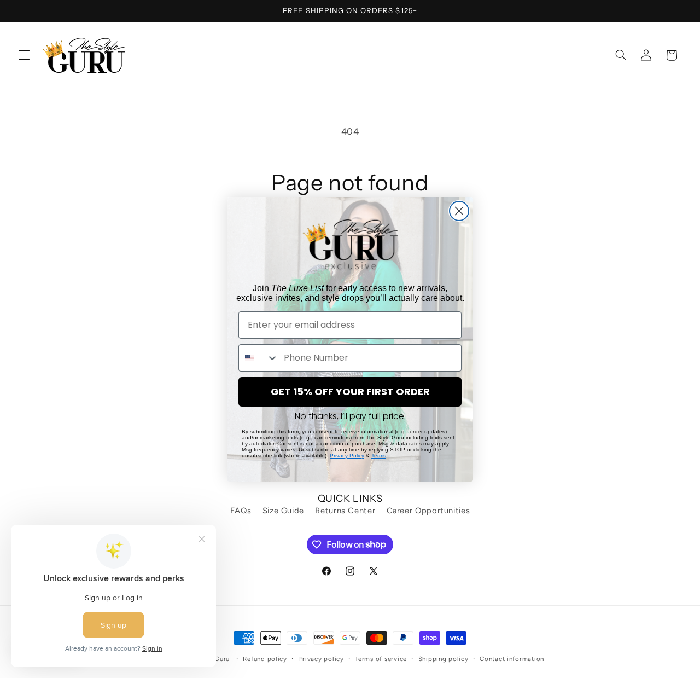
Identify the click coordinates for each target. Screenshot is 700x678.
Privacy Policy (347, 456)
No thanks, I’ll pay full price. (350, 414)
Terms (378, 456)
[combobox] (258, 358)
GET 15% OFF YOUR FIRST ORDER (350, 391)
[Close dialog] (459, 211)
